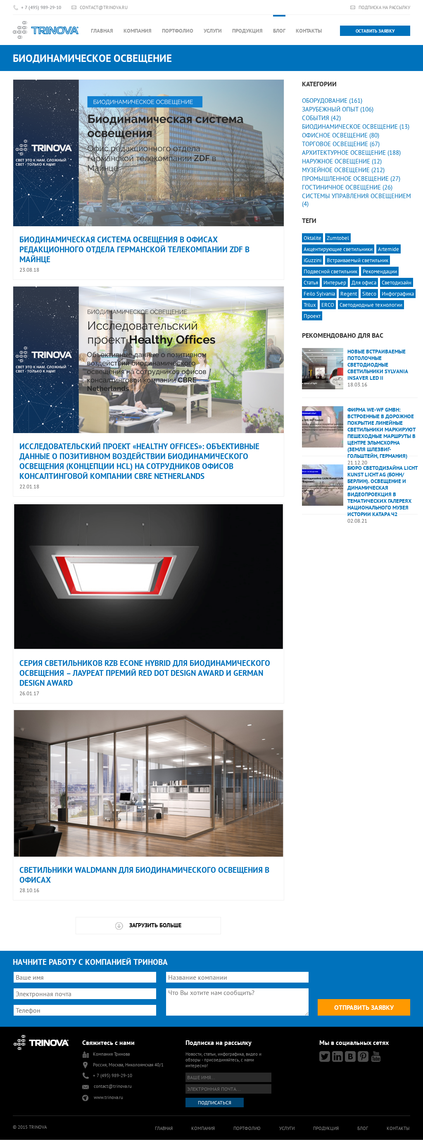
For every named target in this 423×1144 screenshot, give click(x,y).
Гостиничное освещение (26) (347, 187)
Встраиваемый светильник (357, 260)
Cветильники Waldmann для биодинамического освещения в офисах (144, 875)
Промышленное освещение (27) (351, 178)
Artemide (388, 249)
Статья (311, 282)
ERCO (327, 304)
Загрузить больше (155, 925)
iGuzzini (312, 260)
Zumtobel (338, 238)
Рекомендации (380, 271)
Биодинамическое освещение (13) (355, 126)
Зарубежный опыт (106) (337, 109)
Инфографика (398, 293)
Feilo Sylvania (319, 293)
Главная (102, 30)
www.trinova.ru (108, 1097)
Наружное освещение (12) (342, 161)
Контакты (309, 30)
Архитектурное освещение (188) (351, 152)
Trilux (310, 304)
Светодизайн (396, 282)
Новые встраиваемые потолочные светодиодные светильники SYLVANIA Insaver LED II (377, 364)
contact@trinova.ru (104, 7)
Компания (138, 30)
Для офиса (364, 282)
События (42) (321, 118)
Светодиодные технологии (371, 304)
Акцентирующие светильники (338, 249)
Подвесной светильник (330, 271)
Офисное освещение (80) (340, 135)
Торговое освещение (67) (341, 144)
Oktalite (312, 238)
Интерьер (334, 282)
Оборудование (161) (332, 100)
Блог (279, 30)
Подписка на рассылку (384, 7)
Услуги (213, 30)
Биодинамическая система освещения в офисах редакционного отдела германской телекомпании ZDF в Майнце (134, 249)
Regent (348, 293)
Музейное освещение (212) (343, 170)
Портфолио (177, 30)
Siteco (369, 293)
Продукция (247, 30)
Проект (312, 316)
